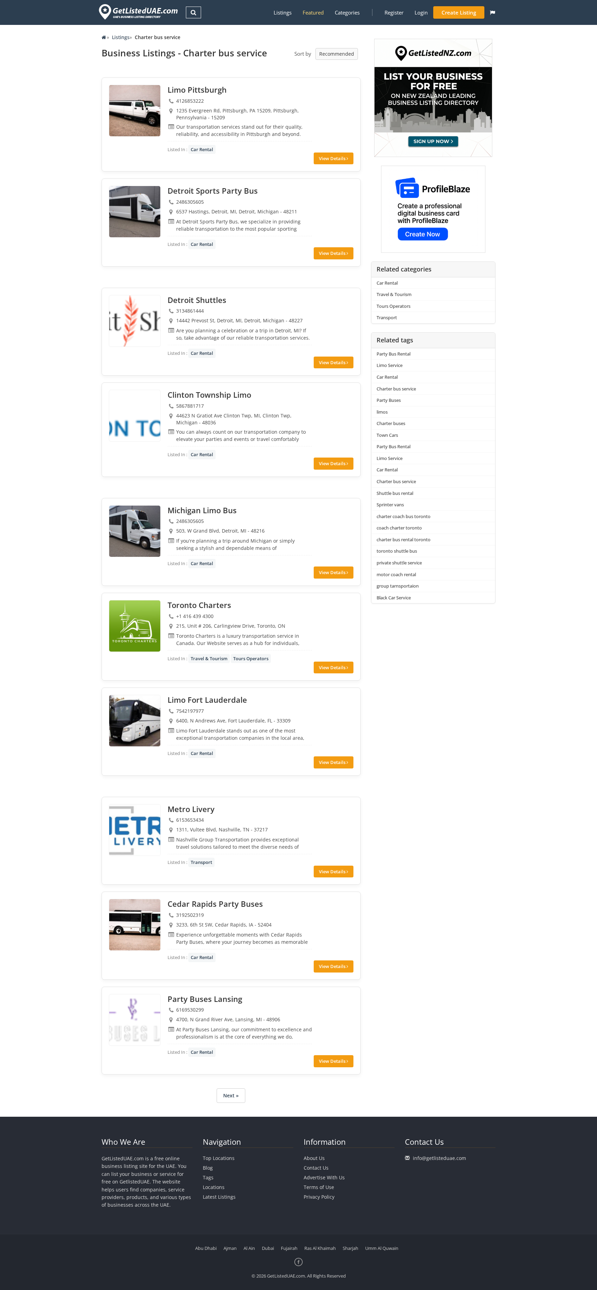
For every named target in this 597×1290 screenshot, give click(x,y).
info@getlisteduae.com (439, 1158)
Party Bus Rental (393, 354)
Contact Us (316, 1167)
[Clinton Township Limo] (134, 415)
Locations (214, 1187)
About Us (314, 1158)
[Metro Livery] (134, 830)
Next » (231, 1095)
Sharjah (350, 1248)
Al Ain (249, 1248)
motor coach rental (396, 574)
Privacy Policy (319, 1197)
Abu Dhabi (206, 1248)
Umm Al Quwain (381, 1248)
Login (421, 12)
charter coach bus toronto (403, 516)
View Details (333, 158)
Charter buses (391, 423)
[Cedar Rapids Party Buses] (134, 924)
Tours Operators (250, 658)
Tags (208, 1177)
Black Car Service (394, 598)
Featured (313, 12)
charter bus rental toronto (403, 539)
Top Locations (219, 1158)
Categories (347, 12)
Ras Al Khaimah (320, 1248)
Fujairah (289, 1248)
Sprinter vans (390, 504)
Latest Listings (219, 1197)
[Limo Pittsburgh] (134, 110)
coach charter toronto (399, 528)
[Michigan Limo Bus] (134, 531)
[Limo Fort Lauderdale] (134, 720)
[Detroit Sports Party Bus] (134, 211)
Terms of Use (319, 1187)
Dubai (268, 1248)
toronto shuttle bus (397, 551)
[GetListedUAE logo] (137, 12)
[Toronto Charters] (134, 626)
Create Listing (459, 12)
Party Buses (389, 400)
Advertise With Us (324, 1177)
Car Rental (202, 149)
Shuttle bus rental (395, 493)
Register (394, 12)
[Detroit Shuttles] (134, 321)
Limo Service (389, 365)
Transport (201, 862)
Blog (208, 1167)
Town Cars (387, 435)
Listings (283, 12)
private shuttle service (399, 563)
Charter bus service (396, 389)
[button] (492, 12)
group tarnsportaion (398, 586)
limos (382, 412)
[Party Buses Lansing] (134, 1019)
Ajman (230, 1248)
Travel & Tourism (209, 658)
